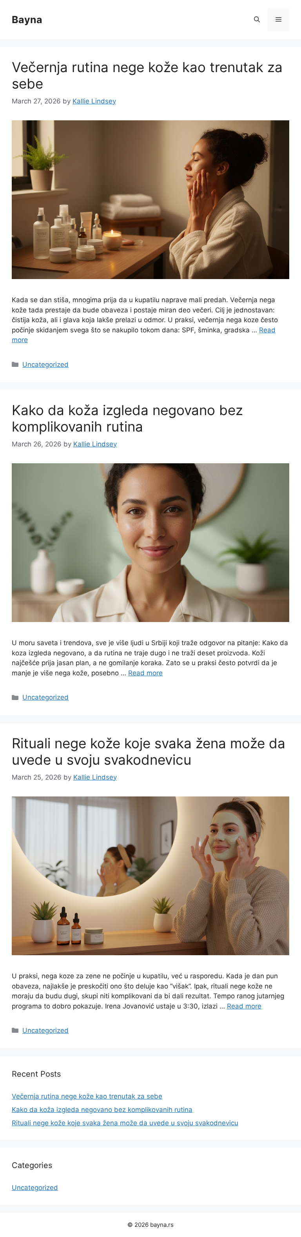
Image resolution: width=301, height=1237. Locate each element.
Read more (145, 673)
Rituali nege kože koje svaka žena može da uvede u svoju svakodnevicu (148, 751)
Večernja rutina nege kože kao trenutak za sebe (87, 1096)
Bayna (27, 19)
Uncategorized (45, 364)
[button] (257, 19)
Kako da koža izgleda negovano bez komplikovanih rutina (127, 418)
